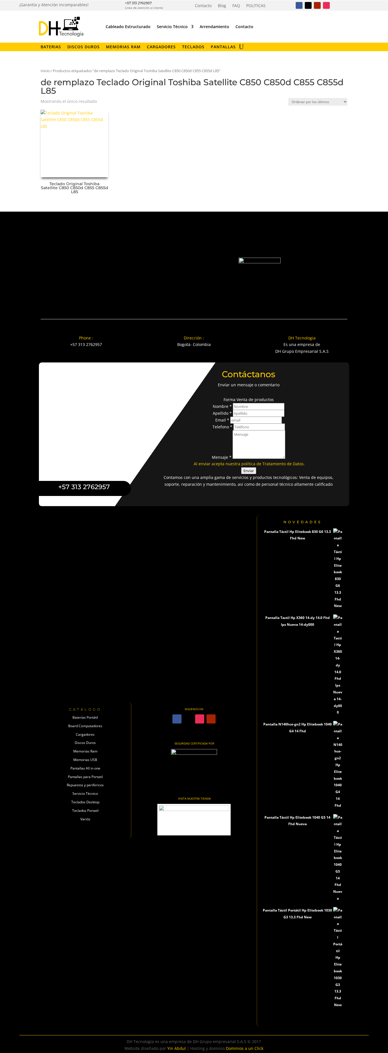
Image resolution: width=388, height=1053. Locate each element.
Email (222, 420)
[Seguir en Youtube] (317, 5)
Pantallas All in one (85, 768)
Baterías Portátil (85, 717)
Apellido (222, 413)
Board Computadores (85, 725)
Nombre (222, 406)
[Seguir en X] (308, 5)
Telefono (222, 426)
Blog (222, 6)
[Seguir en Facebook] (299, 5)
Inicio (45, 70)
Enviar (248, 470)
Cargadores (161, 47)
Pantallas (223, 47)
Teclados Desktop (85, 802)
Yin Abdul (176, 1048)
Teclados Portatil (85, 810)
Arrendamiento (214, 26)
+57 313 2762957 (138, 3)
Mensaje (221, 457)
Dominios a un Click (244, 1048)
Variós (85, 819)
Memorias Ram (85, 751)
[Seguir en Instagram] (326, 5)
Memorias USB (85, 759)
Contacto (203, 6)
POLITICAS (256, 6)
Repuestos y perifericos (85, 785)
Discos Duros (83, 47)
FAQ (236, 6)
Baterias (51, 47)
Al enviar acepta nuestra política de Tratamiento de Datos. (249, 463)
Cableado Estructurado (128, 26)
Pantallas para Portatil (85, 776)
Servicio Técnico (172, 26)
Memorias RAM (123, 47)
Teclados (193, 47)
